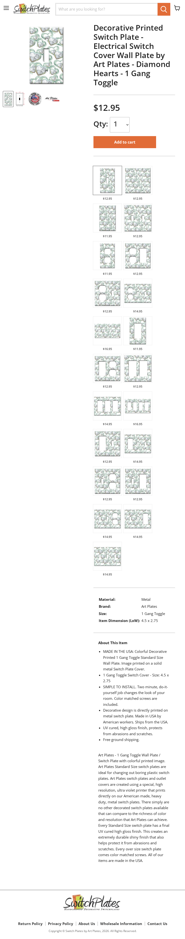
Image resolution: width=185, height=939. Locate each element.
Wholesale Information (121, 923)
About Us (87, 923)
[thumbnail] (8, 99)
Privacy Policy (60, 923)
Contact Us (157, 923)
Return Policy (30, 923)
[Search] (164, 9)
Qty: (101, 124)
